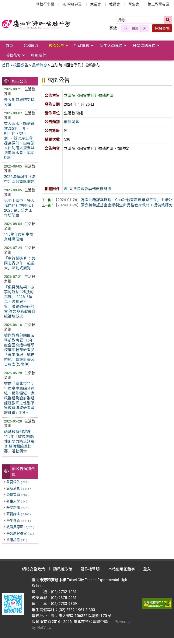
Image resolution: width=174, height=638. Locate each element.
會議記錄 (16, 540)
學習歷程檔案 (20, 534)
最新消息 (18, 488)
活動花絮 (13, 55)
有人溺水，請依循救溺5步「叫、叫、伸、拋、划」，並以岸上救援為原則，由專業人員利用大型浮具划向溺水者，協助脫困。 (19, 141)
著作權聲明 (90, 569)
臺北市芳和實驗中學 (90, 622)
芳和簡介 (31, 45)
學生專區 (18, 521)
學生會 (133, 4)
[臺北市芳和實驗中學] (36, 24)
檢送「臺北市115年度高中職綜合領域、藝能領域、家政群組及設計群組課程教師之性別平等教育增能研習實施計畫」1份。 (19, 398)
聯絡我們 (38, 55)
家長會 (95, 4)
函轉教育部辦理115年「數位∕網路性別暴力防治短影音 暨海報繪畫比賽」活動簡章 (19, 441)
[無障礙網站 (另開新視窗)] (157, 603)
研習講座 (18, 514)
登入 (147, 569)
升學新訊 (17, 508)
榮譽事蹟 (17, 495)
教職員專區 (20, 527)
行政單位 (82, 45)
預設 (135, 28)
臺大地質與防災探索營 (19, 102)
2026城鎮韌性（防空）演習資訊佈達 (19, 179)
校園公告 (56, 45)
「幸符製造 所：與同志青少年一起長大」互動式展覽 (19, 263)
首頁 (9, 45)
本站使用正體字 (121, 569)
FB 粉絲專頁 (72, 4)
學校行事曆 (45, 4)
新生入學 (16, 501)
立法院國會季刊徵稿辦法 (90, 189)
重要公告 (17, 482)
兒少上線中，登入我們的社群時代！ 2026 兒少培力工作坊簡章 (19, 208)
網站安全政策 (33, 569)
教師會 (114, 4)
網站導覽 (162, 28)
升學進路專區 (144, 45)
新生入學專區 (111, 45)
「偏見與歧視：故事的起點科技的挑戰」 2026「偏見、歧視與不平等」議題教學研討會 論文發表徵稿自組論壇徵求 (19, 301)
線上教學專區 (158, 4)
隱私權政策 (62, 569)
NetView (44, 627)
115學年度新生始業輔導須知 (18, 236)
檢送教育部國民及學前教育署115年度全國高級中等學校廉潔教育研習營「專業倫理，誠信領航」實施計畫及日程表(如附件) (19, 350)
